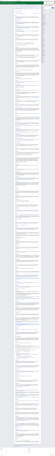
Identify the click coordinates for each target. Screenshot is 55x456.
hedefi (18, 417)
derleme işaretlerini (24, 123)
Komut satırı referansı (9, 3)
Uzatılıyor (22, 0)
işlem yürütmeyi (30, 149)
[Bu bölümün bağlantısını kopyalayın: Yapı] (16, 41)
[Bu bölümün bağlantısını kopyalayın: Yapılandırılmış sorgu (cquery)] (23, 138)
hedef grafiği (22, 286)
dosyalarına (19, 82)
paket (36, 205)
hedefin (19, 332)
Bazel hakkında (6, 0)
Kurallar (32, 255)
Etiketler (18, 207)
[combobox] (43, 0)
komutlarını (24, 108)
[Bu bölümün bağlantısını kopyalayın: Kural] (17, 316)
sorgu (28, 286)
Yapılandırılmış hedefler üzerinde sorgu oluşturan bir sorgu (21, 139)
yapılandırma (34, 118)
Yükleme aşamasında (33, 183)
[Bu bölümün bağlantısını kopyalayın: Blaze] (17, 68)
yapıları (26, 16)
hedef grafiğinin (19, 393)
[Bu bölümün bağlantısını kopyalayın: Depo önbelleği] (19, 301)
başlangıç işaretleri (36, 90)
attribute (19, 384)
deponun (16, 205)
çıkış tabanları (29, 261)
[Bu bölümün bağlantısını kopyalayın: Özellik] (17, 59)
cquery (19, 283)
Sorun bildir (17, 13)
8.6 (39, 13)
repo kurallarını (26, 241)
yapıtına (20, 153)
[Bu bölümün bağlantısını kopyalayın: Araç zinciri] (18, 411)
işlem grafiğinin (27, 110)
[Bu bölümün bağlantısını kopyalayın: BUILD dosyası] (19, 71)
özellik (18, 318)
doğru (19, 105)
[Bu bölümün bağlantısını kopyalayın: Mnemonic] (18, 226)
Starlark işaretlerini (34, 125)
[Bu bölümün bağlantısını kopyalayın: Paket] (17, 263)
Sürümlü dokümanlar (29, 0)
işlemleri (33, 321)
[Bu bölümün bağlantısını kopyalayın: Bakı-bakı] (18, 53)
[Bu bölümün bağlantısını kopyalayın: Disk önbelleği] (19, 164)
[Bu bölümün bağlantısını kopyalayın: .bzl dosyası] (18, 80)
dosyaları (33, 366)
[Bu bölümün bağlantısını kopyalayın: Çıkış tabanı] (18, 250)
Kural (36, 159)
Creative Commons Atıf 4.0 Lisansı (24, 444)
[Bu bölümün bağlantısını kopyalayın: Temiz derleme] (19, 103)
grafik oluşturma (35, 423)
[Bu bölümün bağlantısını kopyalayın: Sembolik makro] (20, 383)
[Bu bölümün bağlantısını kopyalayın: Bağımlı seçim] (19, 151)
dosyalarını (19, 210)
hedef (16, 152)
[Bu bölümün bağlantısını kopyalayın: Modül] (17, 231)
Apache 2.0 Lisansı (32, 444)
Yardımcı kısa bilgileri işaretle (23, 3)
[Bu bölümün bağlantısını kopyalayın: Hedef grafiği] (19, 399)
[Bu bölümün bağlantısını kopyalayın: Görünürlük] (18, 432)
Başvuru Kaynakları (18, 0)
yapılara (20, 361)
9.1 (36, 13)
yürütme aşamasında (17, 322)
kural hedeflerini (20, 317)
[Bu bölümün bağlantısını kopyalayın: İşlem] (17, 15)
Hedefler (32, 96)
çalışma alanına (24, 251)
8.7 (38, 13)
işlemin (16, 34)
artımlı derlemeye (32, 104)
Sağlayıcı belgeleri (19, 279)
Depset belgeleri (18, 162)
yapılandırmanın (20, 129)
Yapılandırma (16, 423)
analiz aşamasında (33, 400)
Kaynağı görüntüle (22, 13)
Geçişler (35, 123)
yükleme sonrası (19, 286)
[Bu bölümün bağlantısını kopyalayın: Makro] (17, 221)
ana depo (39, 251)
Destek (28, 449)
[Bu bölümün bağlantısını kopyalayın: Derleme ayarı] (19, 99)
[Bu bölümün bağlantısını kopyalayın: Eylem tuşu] (18, 33)
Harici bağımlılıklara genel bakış (21, 299)
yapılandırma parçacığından (24, 125)
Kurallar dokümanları (19, 19)
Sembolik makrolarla (17, 218)
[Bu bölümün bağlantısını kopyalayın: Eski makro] (18, 213)
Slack (28, 451)
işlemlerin (18, 22)
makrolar (18, 365)
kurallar (30, 362)
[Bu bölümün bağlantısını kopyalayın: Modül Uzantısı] (19, 240)
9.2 (35, 13)
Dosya (16, 78)
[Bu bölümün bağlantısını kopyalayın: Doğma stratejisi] (20, 344)
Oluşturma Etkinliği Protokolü (21, 87)
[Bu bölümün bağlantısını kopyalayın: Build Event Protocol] (21, 84)
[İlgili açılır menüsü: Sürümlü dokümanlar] (32, 0)
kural (28, 60)
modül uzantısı (28, 235)
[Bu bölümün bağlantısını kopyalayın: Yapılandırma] (19, 121)
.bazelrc (17, 419)
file (27, 366)
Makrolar (33, 210)
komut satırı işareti (24, 101)
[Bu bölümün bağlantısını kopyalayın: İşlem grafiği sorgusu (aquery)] (23, 29)
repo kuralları (36, 296)
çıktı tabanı (31, 182)
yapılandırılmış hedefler (35, 96)
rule (15, 384)
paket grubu (25, 394)
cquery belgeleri (18, 141)
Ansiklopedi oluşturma (3, 3)
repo (30, 241)
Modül (15, 241)
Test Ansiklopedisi (31, 409)
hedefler (24, 264)
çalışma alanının (28, 182)
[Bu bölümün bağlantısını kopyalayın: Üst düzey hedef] (19, 416)
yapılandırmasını (32, 419)
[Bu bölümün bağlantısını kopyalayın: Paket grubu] (18, 267)
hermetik (19, 149)
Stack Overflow (29, 452)
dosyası (16, 264)
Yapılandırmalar (19, 126)
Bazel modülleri (19, 238)
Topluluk (25, 0)
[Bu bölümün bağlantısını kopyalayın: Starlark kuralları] (19, 374)
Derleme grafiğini (17, 282)
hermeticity (35, 338)
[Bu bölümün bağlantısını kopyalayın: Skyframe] (18, 341)
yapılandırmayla (19, 144)
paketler (24, 210)
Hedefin (16, 144)
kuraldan (28, 423)
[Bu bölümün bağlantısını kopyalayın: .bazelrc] (17, 63)
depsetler (24, 276)
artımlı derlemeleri (18, 110)
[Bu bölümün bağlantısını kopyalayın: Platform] (18, 270)
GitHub (51, 0)
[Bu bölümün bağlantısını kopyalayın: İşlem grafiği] (19, 25)
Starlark (16, 81)
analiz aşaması (29, 139)
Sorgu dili (14, 3)
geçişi (19, 420)
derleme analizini (26, 149)
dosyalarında (33, 256)
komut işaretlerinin (24, 419)
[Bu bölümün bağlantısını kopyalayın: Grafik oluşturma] (20, 95)
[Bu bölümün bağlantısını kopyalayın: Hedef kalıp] (18, 402)
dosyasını (29, 205)
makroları (23, 81)
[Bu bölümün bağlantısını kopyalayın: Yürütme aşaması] (20, 176)
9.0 (37, 13)
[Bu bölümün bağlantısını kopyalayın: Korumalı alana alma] (20, 336)
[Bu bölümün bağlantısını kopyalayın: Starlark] (17, 364)
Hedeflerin (16, 400)
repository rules (36, 303)
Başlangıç (10, 0)
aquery (21, 283)
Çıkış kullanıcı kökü (21, 252)
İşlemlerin (16, 26)
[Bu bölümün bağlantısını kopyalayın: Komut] (17, 112)
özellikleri (28, 392)
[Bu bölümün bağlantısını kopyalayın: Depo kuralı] (18, 306)
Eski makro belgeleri (19, 219)
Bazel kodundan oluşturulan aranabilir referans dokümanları (8, 2)
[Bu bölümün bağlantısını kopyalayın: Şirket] (17, 203)
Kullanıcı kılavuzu (13, 0)
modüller (25, 296)
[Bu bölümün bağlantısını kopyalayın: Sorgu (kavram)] (19, 281)
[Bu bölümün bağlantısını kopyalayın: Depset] (17, 156)
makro (37, 214)
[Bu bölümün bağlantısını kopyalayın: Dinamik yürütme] (20, 171)
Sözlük (17, 3)
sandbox (19, 182)
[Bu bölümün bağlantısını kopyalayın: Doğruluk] (18, 147)
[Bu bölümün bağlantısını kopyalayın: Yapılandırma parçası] (21, 128)
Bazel (15, 10)
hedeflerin (33, 384)
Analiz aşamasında (28, 144)
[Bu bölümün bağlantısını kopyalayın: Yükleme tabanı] (19, 199)
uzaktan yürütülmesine (22, 358)
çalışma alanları (25, 302)
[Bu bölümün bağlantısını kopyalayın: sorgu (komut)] (19, 285)
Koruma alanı (35, 354)
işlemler (38, 96)
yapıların (25, 26)
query (17, 283)
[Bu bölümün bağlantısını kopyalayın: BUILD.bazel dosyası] (20, 77)
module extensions (31, 296)
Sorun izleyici (29, 450)
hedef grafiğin (24, 424)
